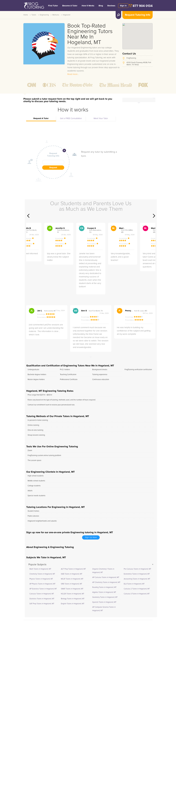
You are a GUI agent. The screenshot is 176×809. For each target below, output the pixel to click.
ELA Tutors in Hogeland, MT (134, 584)
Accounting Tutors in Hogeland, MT (137, 579)
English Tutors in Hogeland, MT (72, 604)
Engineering (44, 15)
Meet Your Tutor (101, 118)
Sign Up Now (91, 537)
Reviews (111, 6)
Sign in (123, 6)
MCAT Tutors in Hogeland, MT (72, 579)
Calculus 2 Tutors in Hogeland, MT (137, 589)
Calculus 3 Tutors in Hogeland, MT (137, 594)
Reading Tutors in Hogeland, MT (104, 587)
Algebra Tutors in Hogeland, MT (104, 592)
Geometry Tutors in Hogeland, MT (105, 597)
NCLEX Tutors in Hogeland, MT (72, 594)
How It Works (88, 6)
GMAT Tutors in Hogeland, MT (72, 589)
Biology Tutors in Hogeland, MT (72, 599)
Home (25, 15)
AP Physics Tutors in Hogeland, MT (42, 584)
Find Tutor (53, 6)
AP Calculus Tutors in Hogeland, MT (105, 577)
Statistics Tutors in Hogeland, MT (41, 599)
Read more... (73, 74)
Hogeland (66, 15)
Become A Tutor (69, 6)
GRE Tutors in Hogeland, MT (71, 584)
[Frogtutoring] (33, 6)
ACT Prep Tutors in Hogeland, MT (73, 569)
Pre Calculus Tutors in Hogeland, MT (137, 569)
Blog (101, 6)
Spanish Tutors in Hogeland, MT (104, 602)
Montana (55, 15)
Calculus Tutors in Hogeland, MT (41, 594)
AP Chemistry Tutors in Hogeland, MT (106, 582)
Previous (28, 216)
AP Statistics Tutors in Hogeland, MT (43, 589)
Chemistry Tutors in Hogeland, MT (42, 574)
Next (154, 216)
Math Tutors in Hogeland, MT (40, 569)
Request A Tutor (41, 118)
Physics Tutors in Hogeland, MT (41, 579)
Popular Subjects (37, 564)
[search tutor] (118, 15)
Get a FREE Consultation (71, 118)
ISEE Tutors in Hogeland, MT (71, 574)
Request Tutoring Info (137, 15)
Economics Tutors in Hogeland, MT (137, 574)
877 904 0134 (143, 6)
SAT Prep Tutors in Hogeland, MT (41, 604)
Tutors (33, 15)
